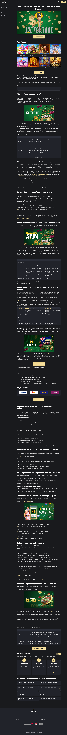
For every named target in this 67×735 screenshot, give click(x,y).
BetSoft (51, 298)
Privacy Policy (21, 175)
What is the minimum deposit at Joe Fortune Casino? (25, 693)
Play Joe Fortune (39, 399)
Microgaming (56, 298)
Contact (50, 445)
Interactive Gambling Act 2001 (23, 218)
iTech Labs (45, 427)
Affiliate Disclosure (27, 501)
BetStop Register (43, 719)
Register (63, 1)
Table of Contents (21, 88)
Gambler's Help (39, 491)
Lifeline (19, 575)
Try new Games (39, 72)
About (16, 716)
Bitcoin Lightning (51, 353)
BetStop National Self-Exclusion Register (40, 174)
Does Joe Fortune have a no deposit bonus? (25, 688)
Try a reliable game (39, 363)
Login (58, 1)
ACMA (34, 132)
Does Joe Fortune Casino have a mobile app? (48, 688)
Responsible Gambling (23, 621)
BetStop (52, 611)
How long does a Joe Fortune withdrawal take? (26, 683)
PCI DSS (20, 422)
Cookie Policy (35, 175)
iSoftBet (18, 300)
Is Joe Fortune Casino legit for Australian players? (48, 683)
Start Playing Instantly (39, 648)
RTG (43, 298)
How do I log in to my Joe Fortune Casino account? (48, 693)
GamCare (54, 281)
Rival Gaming (47, 298)
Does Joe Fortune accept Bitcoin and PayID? (25, 699)
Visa (24, 353)
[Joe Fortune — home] (4, 2)
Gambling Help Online (52, 618)
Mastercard (29, 353)
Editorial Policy (40, 579)
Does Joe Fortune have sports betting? (48, 698)
